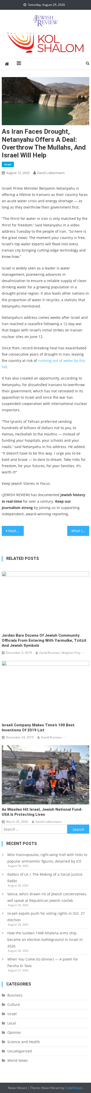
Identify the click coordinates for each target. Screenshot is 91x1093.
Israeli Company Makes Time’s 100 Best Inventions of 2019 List (38, 727)
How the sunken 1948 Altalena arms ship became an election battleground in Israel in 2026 (45, 939)
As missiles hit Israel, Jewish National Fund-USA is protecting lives (42, 812)
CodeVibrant (73, 1088)
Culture (13, 1004)
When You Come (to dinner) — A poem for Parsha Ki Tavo (42, 962)
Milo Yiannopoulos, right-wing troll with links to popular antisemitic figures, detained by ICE (47, 858)
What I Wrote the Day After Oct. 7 (80, 530)
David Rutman (51, 737)
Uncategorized (19, 1051)
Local (11, 1023)
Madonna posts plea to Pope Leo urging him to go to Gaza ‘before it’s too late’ (16, 530)
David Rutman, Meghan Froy (59, 653)
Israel (7, 164)
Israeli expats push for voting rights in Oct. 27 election (46, 916)
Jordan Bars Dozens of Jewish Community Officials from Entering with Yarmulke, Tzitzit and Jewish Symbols (44, 640)
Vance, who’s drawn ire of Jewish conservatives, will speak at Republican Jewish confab (47, 897)
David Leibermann (51, 172)
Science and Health (23, 1041)
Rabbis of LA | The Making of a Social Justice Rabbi (44, 877)
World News (17, 1060)
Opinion (14, 1032)
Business (14, 995)
